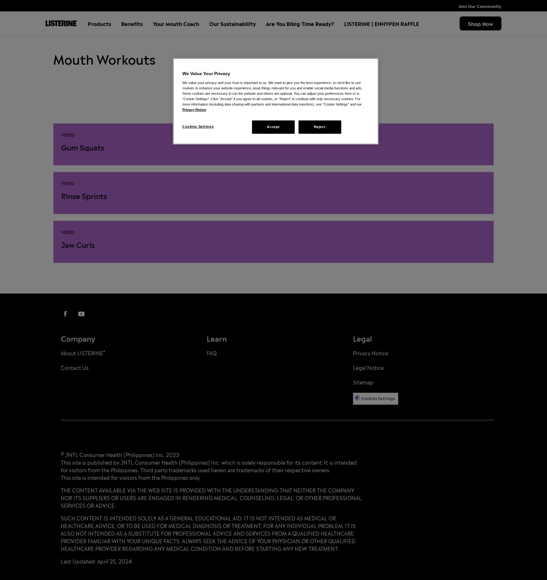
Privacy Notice (194, 110)
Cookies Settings (198, 126)
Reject (319, 127)
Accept (273, 127)
